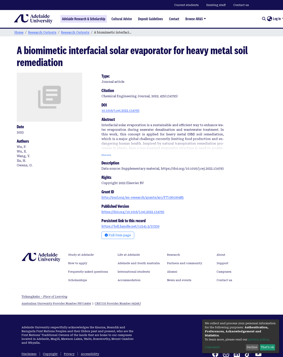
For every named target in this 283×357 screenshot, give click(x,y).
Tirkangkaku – (44, 296)
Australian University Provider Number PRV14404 (56, 303)
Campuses (224, 271)
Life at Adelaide (129, 254)
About (221, 254)
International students (134, 271)
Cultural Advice (121, 19)
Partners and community (184, 263)
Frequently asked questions (88, 271)
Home (18, 32)
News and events (179, 280)
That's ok (267, 347)
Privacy (69, 353)
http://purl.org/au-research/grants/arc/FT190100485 (142, 197)
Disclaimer (29, 353)
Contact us (241, 5)
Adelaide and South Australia (139, 263)
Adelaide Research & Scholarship (83, 19)
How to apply (77, 263)
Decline (252, 347)
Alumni (172, 271)
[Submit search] (263, 19)
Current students (186, 5)
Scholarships (77, 280)
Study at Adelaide (81, 254)
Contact (174, 19)
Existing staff (216, 5)
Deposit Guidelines (150, 19)
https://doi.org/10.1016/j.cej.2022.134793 (132, 212)
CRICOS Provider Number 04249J (118, 303)
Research (173, 254)
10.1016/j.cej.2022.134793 (120, 110)
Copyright (50, 353)
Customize (212, 347)
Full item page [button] (119, 235)
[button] (269, 19)
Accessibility (90, 353)
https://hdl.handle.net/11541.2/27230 (130, 226)
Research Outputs (42, 32)
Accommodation (129, 280)
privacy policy (258, 339)
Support (222, 263)
